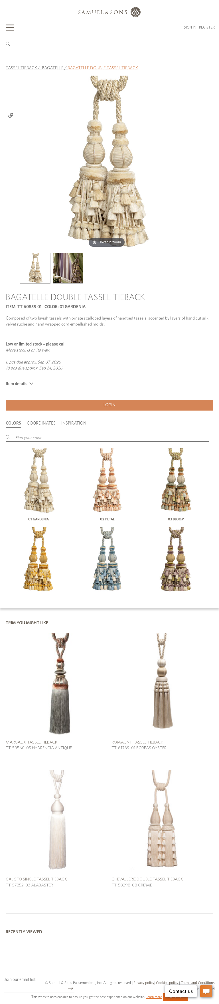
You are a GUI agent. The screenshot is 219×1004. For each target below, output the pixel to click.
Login (109, 405)
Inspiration (73, 423)
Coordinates (41, 423)
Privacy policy (143, 983)
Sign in (190, 27)
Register (207, 27)
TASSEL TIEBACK (21, 68)
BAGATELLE (53, 68)
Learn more (154, 997)
